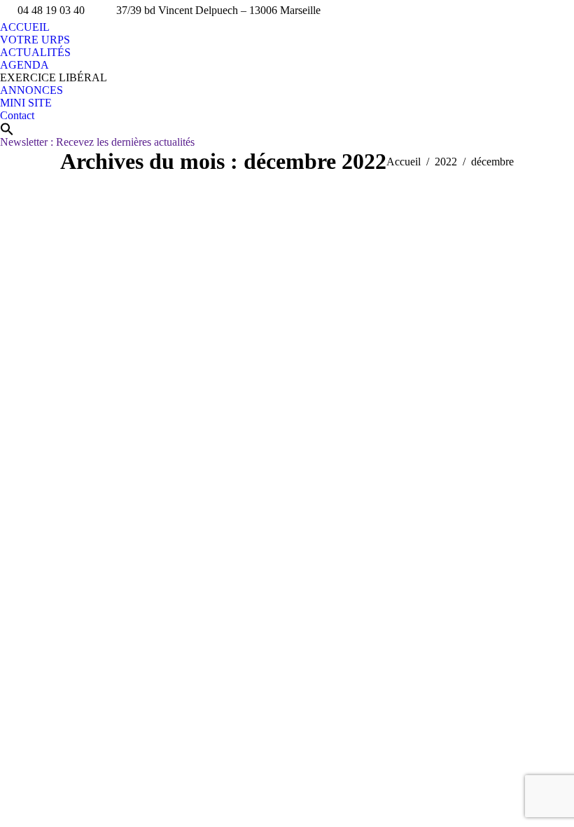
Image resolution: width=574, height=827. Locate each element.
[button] (7, 129)
